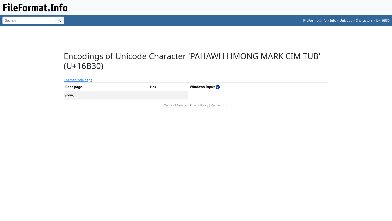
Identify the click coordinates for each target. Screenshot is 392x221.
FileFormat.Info (315, 20)
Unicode (346, 20)
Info (333, 20)
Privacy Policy (199, 105)
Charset (70, 80)
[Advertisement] (198, 38)
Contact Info (219, 105)
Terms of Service (175, 105)
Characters (364, 20)
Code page (84, 80)
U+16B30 (383, 20)
